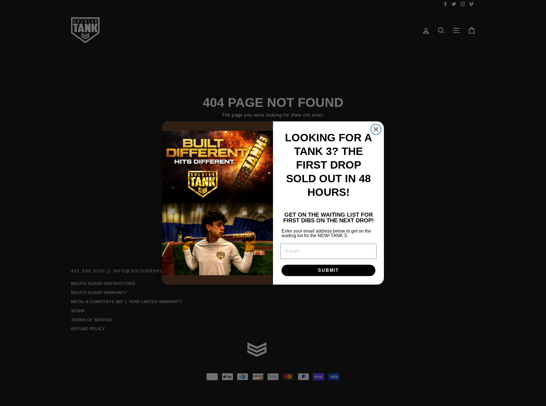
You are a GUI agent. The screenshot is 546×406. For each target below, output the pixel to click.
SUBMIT (328, 270)
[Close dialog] (376, 129)
